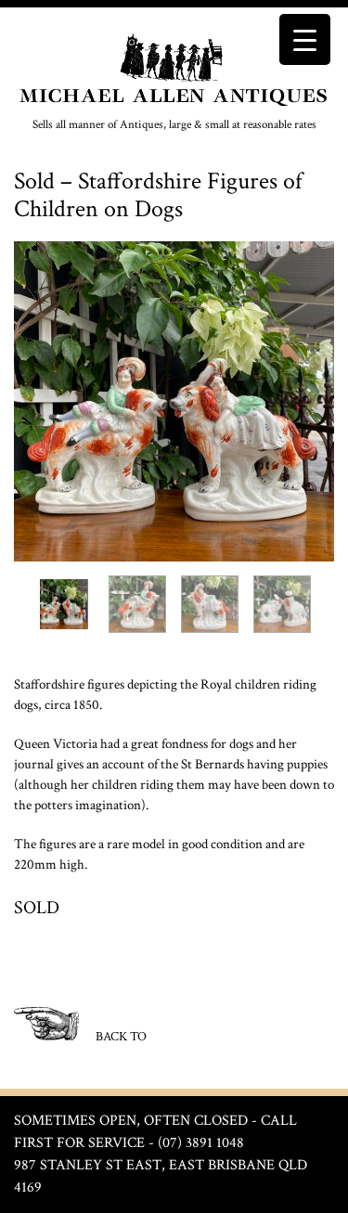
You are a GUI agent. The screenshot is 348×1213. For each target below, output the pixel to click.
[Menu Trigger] (304, 39)
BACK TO (120, 1036)
